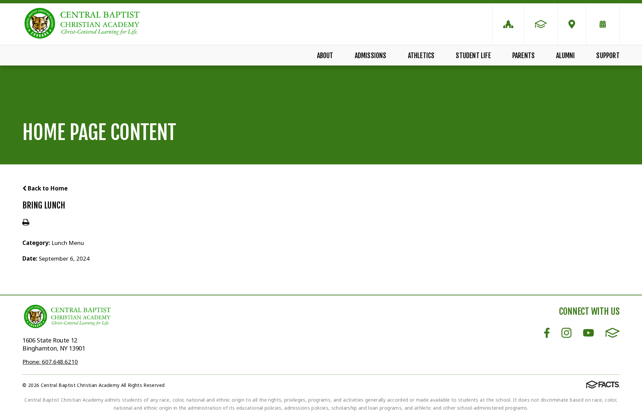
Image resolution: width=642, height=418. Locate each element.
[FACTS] (540, 24)
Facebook (547, 333)
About (325, 55)
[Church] (508, 24)
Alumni (565, 55)
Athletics (421, 55)
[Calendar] (602, 24)
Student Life (473, 55)
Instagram (566, 333)
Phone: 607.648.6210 (50, 362)
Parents (523, 55)
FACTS (612, 333)
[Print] (25, 223)
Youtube (588, 333)
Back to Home (47, 188)
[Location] (572, 24)
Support (607, 55)
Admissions (371, 55)
